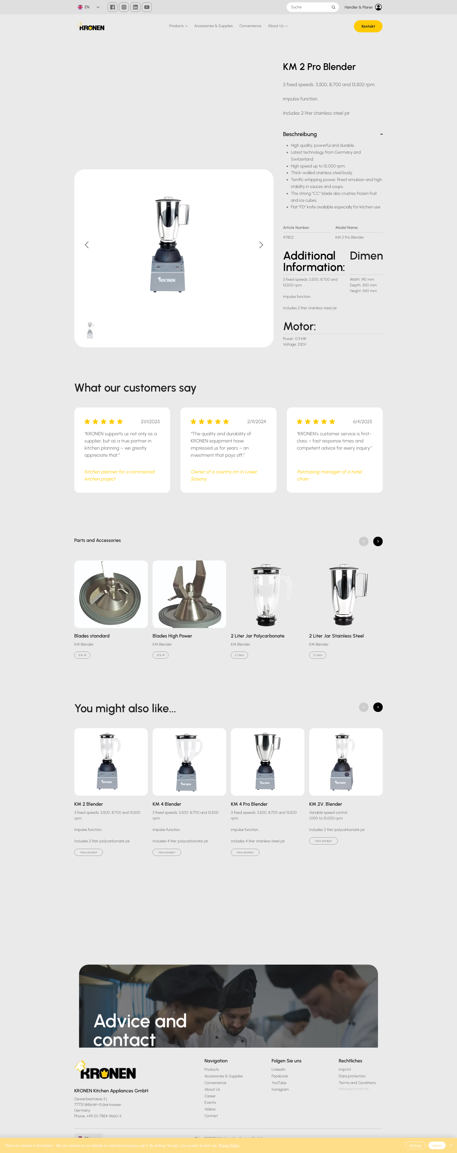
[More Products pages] (186, 26)
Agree (437, 1145)
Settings (415, 1145)
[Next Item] (261, 245)
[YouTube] (147, 7)
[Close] (451, 1145)
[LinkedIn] (135, 7)
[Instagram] (124, 7)
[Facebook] (113, 7)
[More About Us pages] (286, 26)
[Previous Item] (86, 245)
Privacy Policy (229, 1145)
